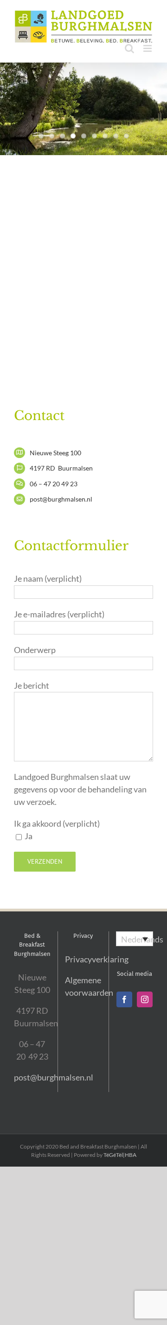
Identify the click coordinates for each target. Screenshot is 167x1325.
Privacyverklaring (96, 959)
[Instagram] (145, 999)
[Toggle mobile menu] (148, 48)
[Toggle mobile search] (129, 48)
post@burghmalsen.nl (53, 1077)
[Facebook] (124, 999)
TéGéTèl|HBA (119, 1154)
